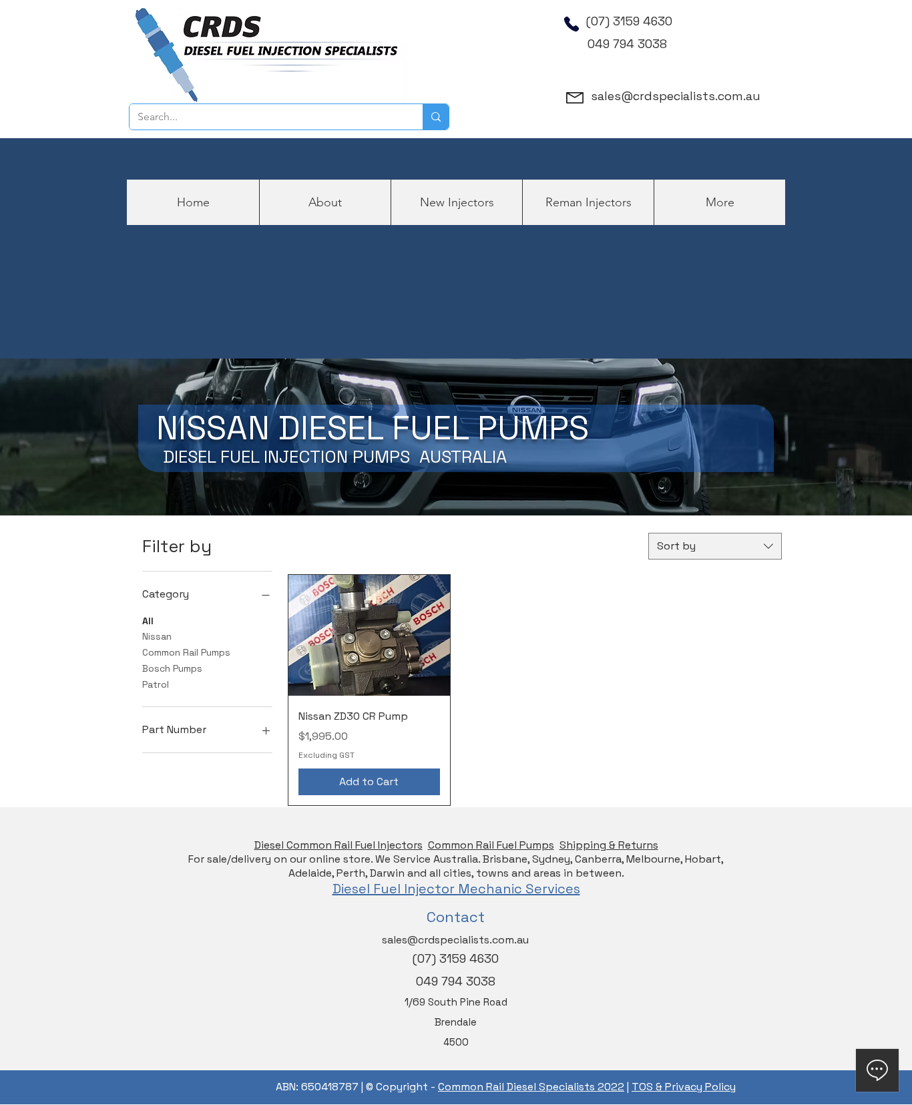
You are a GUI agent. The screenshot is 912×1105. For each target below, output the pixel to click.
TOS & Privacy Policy (684, 1087)
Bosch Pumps (172, 668)
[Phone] (571, 24)
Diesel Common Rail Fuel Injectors (338, 845)
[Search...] (436, 117)
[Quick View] (369, 635)
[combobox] (715, 546)
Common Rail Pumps (186, 652)
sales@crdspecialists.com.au (675, 95)
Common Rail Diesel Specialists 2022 (531, 1087)
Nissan (157, 636)
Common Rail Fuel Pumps (491, 845)
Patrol (155, 684)
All (148, 621)
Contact (456, 916)
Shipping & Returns (608, 845)
